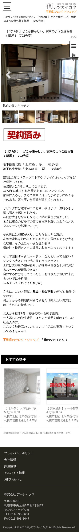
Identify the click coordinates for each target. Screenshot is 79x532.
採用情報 (10, 466)
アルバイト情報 (14, 472)
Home (7, 17)
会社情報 (10, 459)
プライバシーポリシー (19, 453)
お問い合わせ (13, 479)
